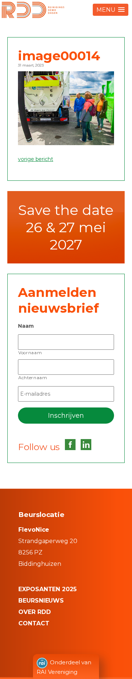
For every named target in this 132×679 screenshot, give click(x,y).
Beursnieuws (41, 600)
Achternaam (32, 377)
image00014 (59, 56)
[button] (110, 10)
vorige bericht (35, 159)
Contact (34, 623)
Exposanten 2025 (47, 589)
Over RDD (34, 611)
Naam (26, 326)
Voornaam (30, 352)
